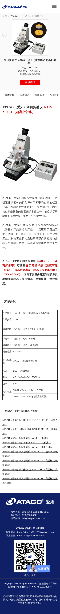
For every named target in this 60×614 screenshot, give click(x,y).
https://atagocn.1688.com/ (30, 535)
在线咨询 (30, 82)
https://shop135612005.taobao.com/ (35, 532)
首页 (4, 16)
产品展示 (14, 16)
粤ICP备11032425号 (41, 586)
